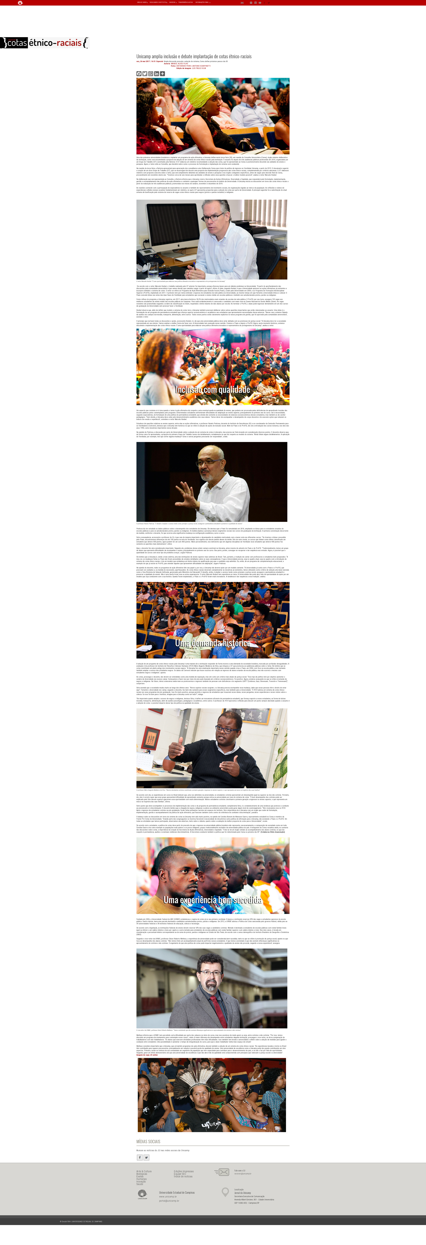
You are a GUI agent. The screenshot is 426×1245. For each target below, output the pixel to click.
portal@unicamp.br (169, 1200)
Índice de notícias (183, 1176)
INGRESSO (172, 2)
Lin (255, 3)
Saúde (139, 1184)
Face (264, 3)
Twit (268, 3)
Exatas (140, 1176)
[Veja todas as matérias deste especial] (45, 42)
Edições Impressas (184, 1171)
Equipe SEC (180, 1173)
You (260, 3)
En (242, 3)
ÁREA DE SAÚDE (142, 2)
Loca (246, 3)
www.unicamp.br (168, 1196)
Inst (251, 3)
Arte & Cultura (144, 1171)
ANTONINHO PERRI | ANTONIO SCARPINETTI (194, 66)
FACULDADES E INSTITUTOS (158, 2)
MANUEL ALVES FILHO (179, 64)
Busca (273, 3)
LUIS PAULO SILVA (199, 68)
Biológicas (141, 1173)
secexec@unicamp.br (242, 1174)
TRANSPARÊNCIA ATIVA (185, 2)
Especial (159, 61)
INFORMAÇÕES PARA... (202, 2)
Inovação (141, 1181)
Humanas (141, 1179)
